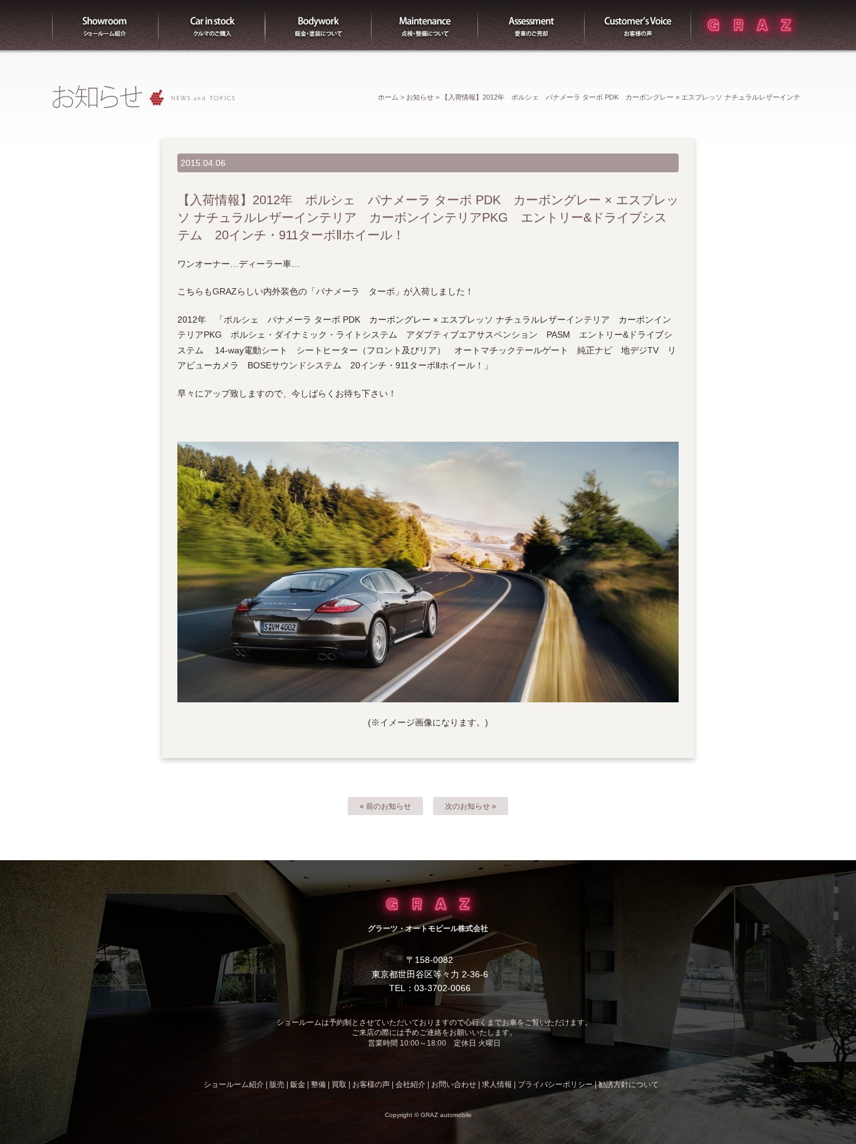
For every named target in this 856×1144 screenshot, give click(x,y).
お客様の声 (638, 25)
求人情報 (497, 1084)
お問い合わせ (453, 1084)
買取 (531, 25)
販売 (212, 25)
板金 (318, 25)
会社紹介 (410, 1084)
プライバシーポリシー (555, 1084)
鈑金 (297, 1084)
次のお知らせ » (470, 806)
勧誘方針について (628, 1084)
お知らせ (420, 97)
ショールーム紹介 (105, 25)
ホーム (388, 97)
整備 (425, 25)
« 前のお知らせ (385, 806)
